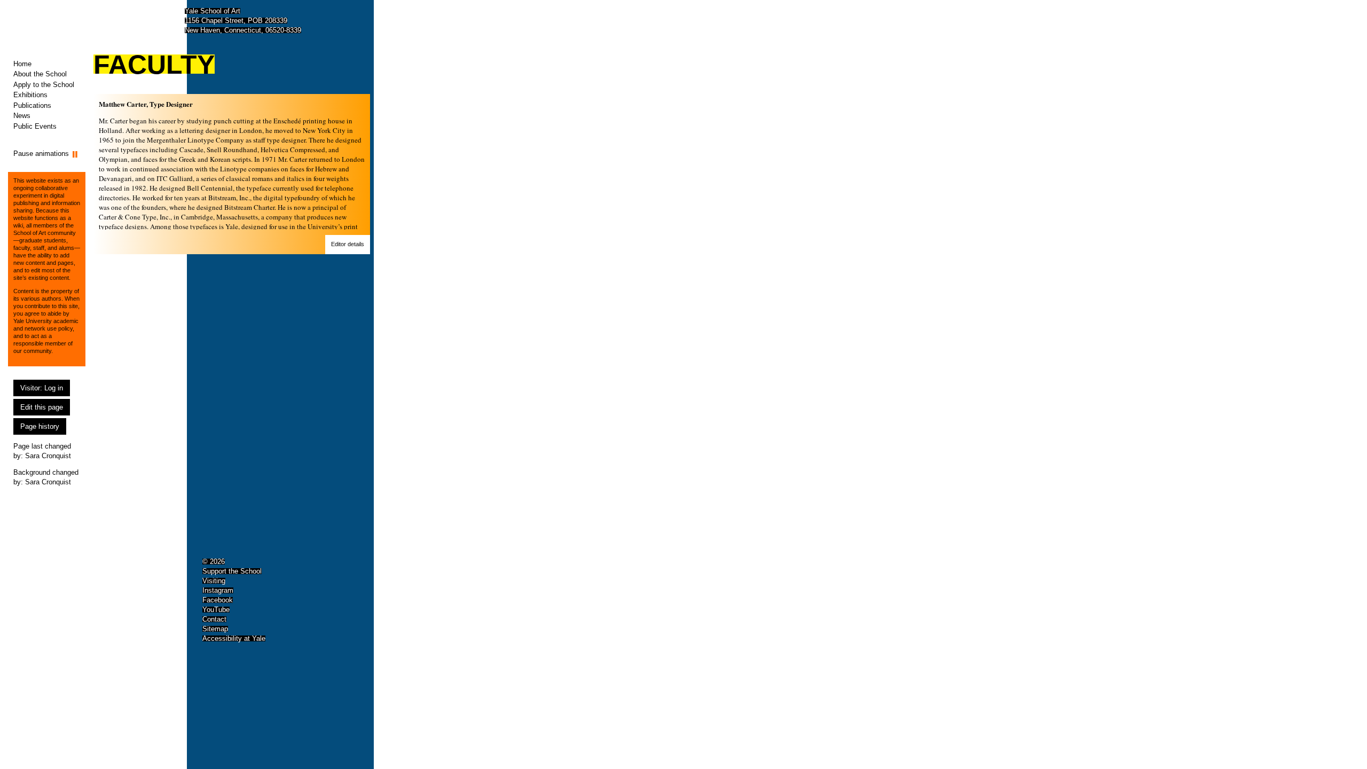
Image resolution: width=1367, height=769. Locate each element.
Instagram (217, 590)
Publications (32, 105)
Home (22, 64)
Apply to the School (43, 85)
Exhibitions (30, 95)
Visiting (213, 581)
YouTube (216, 610)
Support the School (232, 571)
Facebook (217, 600)
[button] (347, 244)
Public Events (35, 126)
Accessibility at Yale (233, 638)
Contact (214, 619)
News (21, 116)
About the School (40, 74)
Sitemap (215, 629)
